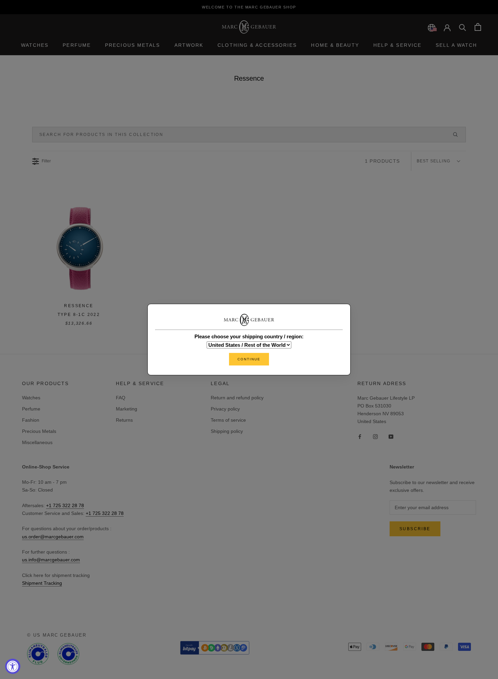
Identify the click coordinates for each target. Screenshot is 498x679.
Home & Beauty (335, 45)
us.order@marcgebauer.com (53, 536)
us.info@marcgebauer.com (51, 559)
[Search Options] (458, 134)
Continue (249, 359)
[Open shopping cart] (478, 27)
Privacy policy (225, 409)
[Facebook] (359, 436)
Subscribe (415, 528)
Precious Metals (132, 45)
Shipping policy (227, 431)
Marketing (126, 409)
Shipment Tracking (42, 583)
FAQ (120, 397)
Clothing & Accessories (257, 45)
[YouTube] (391, 436)
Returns (124, 420)
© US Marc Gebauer (56, 635)
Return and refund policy (237, 397)
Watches (35, 45)
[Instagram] (375, 436)
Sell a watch (456, 45)
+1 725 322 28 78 (65, 505)
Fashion (30, 420)
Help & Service (397, 45)
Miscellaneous (37, 442)
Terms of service (228, 420)
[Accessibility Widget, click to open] (12, 666)
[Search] (462, 27)
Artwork (189, 45)
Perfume (77, 45)
